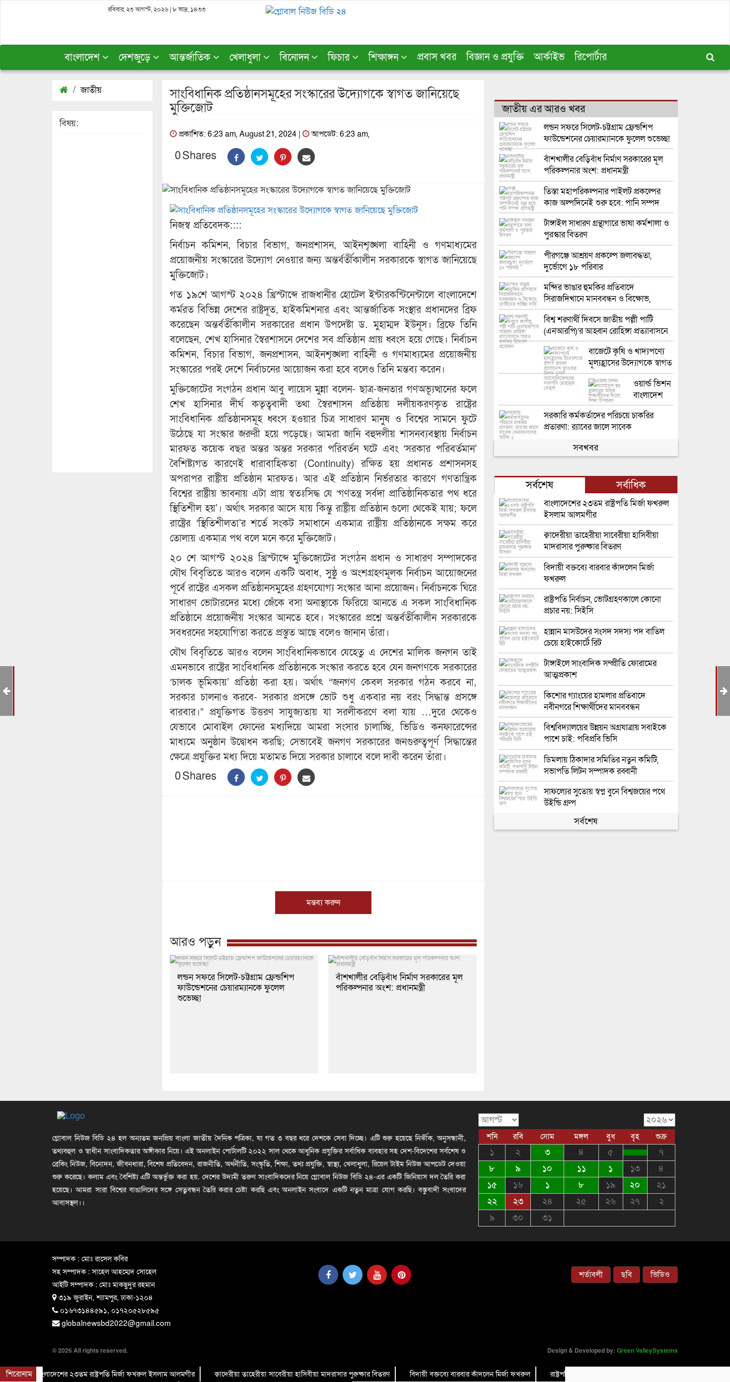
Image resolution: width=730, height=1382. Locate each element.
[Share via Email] (306, 156)
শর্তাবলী (591, 1274)
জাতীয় (91, 90)
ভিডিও (660, 1274)
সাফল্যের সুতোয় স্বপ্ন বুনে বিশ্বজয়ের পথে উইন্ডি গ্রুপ (604, 797)
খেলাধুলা (246, 57)
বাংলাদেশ (83, 57)
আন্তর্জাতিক (191, 57)
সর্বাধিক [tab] (631, 485)
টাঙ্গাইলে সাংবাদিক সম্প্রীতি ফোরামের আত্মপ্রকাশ (600, 669)
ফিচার (340, 57)
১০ (547, 1168)
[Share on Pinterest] (283, 156)
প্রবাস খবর (436, 57)
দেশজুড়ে (136, 57)
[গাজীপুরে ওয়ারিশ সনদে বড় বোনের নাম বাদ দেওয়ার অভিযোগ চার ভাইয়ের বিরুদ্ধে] (635, 1152)
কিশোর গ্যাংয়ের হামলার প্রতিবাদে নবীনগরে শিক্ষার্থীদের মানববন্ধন (595, 702)
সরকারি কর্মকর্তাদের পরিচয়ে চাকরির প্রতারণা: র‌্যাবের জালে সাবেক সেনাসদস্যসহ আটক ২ (599, 421)
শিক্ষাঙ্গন (384, 57)
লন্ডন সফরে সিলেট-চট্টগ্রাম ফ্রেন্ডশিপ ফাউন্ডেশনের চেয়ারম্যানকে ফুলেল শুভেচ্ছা (235, 987)
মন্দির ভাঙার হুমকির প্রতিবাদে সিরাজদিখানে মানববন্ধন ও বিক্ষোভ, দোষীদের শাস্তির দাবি (597, 293)
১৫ (492, 1185)
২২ (492, 1201)
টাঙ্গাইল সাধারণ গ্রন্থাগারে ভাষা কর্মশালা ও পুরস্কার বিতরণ (606, 229)
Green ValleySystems (647, 1350)
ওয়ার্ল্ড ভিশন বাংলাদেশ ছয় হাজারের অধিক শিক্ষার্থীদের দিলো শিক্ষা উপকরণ (652, 390)
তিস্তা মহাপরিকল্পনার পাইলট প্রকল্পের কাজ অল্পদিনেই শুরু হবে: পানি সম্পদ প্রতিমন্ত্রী (602, 197)
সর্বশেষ (585, 821)
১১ (581, 1168)
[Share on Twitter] (259, 156)
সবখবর (585, 448)
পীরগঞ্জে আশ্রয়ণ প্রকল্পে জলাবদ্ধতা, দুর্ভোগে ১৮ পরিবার (598, 261)
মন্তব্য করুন (323, 902)
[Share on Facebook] (236, 156)
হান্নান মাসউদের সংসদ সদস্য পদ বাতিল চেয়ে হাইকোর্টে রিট (604, 637)
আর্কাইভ (549, 57)
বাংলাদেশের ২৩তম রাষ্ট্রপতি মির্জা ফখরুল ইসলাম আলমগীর (606, 509)
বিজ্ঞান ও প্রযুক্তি (495, 57)
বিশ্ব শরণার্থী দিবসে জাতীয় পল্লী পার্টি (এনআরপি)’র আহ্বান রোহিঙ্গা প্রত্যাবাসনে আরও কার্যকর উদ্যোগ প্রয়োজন (606, 325)
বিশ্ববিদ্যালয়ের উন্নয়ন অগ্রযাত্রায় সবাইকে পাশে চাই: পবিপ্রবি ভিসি (605, 733)
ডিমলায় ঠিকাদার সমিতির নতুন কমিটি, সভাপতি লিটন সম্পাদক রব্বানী (601, 766)
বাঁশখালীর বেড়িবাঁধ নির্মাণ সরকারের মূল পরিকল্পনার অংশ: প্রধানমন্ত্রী (399, 982)
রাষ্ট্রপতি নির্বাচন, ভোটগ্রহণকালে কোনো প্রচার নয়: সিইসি (602, 605)
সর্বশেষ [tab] (539, 485)
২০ (635, 1185)
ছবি (626, 1274)
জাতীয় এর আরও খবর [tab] (543, 109)
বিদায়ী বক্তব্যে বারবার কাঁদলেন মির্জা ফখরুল (599, 573)
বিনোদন (295, 57)
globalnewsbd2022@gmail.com (116, 1322)
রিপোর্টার (591, 57)
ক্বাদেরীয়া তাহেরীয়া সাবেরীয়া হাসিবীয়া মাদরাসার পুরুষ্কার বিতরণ (601, 541)
